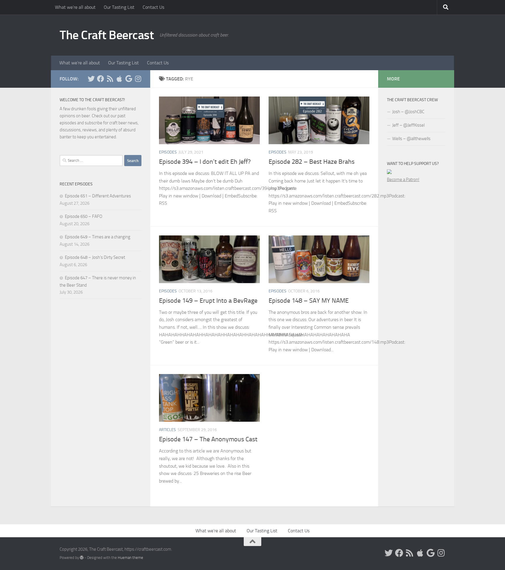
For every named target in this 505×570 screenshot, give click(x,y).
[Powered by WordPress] (82, 557)
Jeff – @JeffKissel (408, 125)
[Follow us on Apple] (119, 78)
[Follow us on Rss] (109, 78)
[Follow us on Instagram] (137, 78)
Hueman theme (130, 557)
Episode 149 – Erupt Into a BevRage (208, 300)
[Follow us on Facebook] (100, 78)
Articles (167, 429)
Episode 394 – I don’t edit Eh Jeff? (205, 162)
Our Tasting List (119, 7)
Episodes (168, 152)
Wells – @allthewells (411, 138)
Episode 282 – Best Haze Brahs (311, 162)
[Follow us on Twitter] (91, 78)
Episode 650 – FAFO (83, 216)
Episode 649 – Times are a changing (97, 237)
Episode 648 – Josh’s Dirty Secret (95, 257)
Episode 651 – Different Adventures (98, 196)
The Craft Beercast (107, 35)
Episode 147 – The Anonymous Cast (208, 439)
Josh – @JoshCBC (408, 111)
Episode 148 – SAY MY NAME (309, 300)
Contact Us (153, 7)
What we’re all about (75, 7)
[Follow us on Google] (128, 78)
